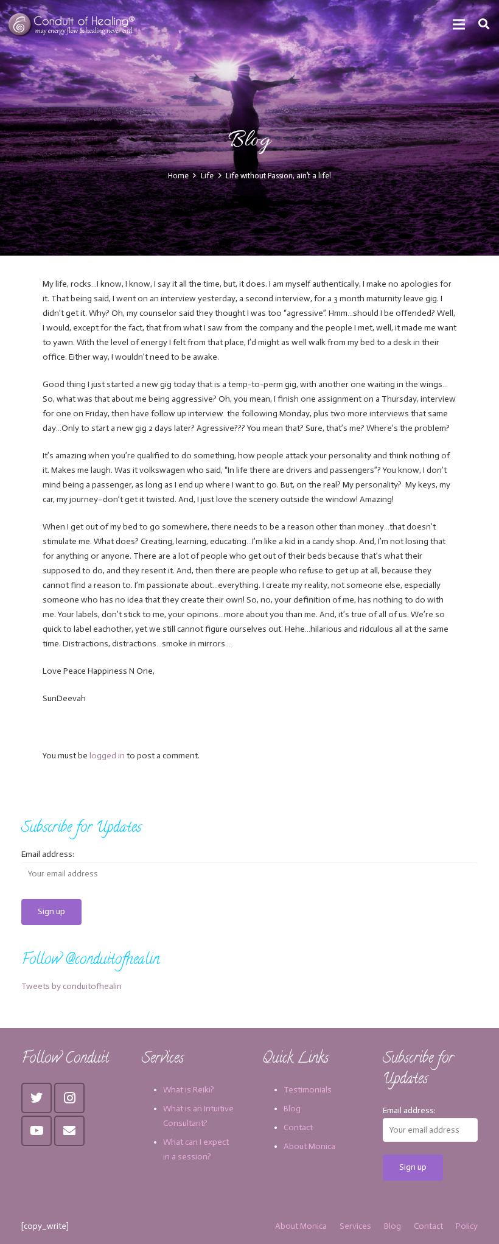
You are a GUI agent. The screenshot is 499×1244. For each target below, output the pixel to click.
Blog (292, 1108)
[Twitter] (36, 1098)
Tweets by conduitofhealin (71, 986)
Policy (467, 1226)
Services (355, 1226)
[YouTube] (36, 1131)
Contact (298, 1127)
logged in (107, 755)
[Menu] (459, 24)
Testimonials (308, 1090)
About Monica (309, 1146)
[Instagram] (69, 1098)
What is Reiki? (188, 1090)
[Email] (69, 1131)
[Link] (73, 24)
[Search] (484, 24)
